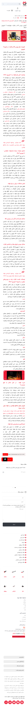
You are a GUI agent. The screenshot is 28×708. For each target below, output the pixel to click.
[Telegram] (14, 702)
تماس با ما (24, 619)
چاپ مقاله (9, 459)
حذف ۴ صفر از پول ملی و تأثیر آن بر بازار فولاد (15, 467)
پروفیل (24, 602)
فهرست (8, 10)
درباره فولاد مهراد (23, 621)
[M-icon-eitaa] (22, 702)
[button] (15, 487)
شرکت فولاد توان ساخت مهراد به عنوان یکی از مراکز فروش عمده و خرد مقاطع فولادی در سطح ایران (14, 413)
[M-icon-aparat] (10, 702)
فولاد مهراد (24, 21)
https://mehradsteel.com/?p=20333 (13, 454)
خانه (25, 615)
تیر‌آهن (24, 604)
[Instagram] (6, 702)
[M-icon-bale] (18, 702)
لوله (25, 606)
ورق (25, 610)
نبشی (25, 608)
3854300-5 (18, 634)
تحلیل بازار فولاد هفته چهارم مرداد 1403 (13, 276)
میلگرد (25, 600)
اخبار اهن (16, 21)
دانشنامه (20, 21)
